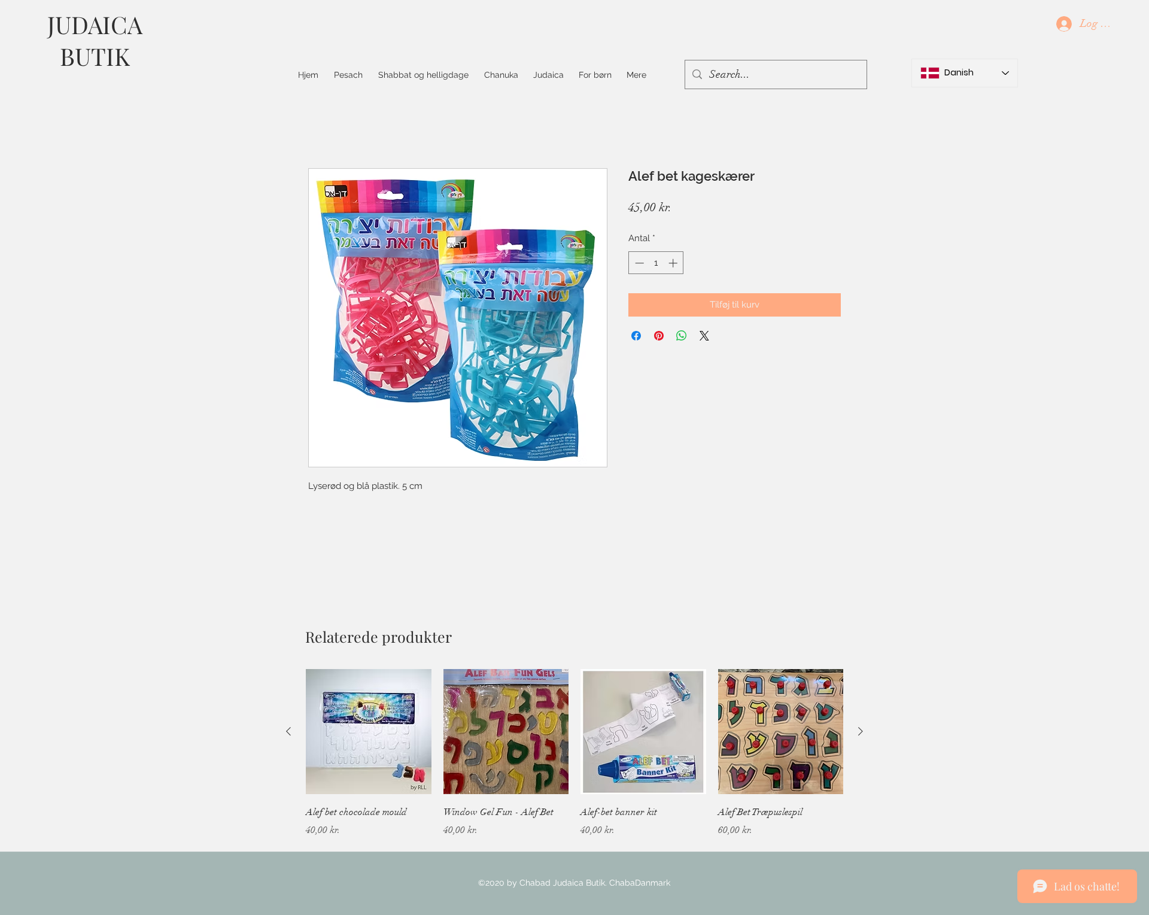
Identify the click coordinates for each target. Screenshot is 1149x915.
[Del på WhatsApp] (681, 336)
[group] (574, 770)
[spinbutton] (656, 263)
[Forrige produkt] (288, 731)
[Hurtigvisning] (368, 732)
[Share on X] (704, 336)
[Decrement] (638, 263)
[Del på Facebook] (636, 336)
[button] (423, 74)
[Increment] (674, 263)
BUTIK (95, 56)
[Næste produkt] (860, 731)
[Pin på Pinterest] (659, 336)
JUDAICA (94, 24)
